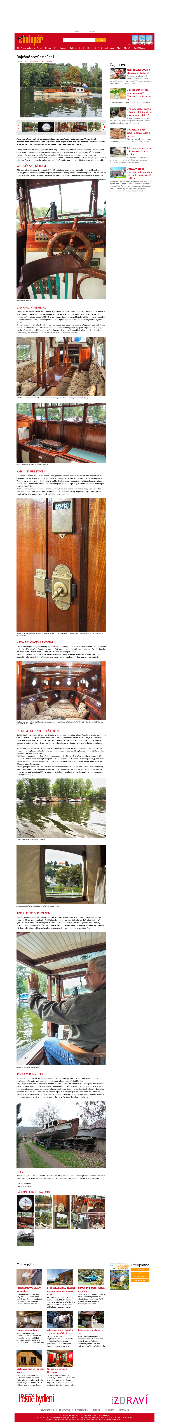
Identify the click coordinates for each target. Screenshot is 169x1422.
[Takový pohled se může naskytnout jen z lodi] (95, 126)
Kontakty (109, 1410)
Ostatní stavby (40, 61)
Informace (124, 1410)
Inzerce (96, 1410)
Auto (112, 48)
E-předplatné (81, 1410)
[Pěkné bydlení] (36, 1399)
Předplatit (140, 1269)
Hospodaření (92, 48)
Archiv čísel (140, 1280)
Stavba (40, 48)
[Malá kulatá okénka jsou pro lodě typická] (46, 126)
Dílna (55, 48)
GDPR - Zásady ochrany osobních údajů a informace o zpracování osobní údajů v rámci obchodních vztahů (84, 1420)
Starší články (139, 48)
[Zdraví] (129, 1399)
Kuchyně (104, 48)
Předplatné (64, 1410)
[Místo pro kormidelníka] (97, 1203)
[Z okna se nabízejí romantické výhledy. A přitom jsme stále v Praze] (61, 1220)
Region (48, 48)
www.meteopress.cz (145, 45)
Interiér (82, 48)
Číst (140, 1273)
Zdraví (76, 31)
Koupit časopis (140, 1277)
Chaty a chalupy (28, 48)
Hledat (100, 40)
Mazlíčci (127, 48)
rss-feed (49, 61)
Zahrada (73, 48)
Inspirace (64, 48)
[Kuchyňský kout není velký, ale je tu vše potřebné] (79, 126)
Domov (93, 31)
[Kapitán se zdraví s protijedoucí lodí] (79, 1220)
